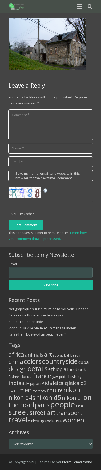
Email (13, 263)
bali (67, 355)
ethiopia (57, 369)
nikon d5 (48, 397)
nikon (71, 389)
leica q (60, 383)
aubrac (58, 355)
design (18, 369)
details (38, 368)
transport (69, 412)
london (13, 391)
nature (55, 390)
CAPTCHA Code (20, 213)
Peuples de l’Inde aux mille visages (36, 315)
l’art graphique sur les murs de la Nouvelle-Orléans (49, 309)
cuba (83, 362)
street (19, 412)
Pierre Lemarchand (77, 462)
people (62, 404)
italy (25, 383)
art (48, 354)
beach (75, 355)
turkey (33, 420)
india (15, 383)
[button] (79, 6)
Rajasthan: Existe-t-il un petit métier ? (37, 334)
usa (58, 421)
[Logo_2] (17, 6)
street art (42, 412)
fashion (14, 377)
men (25, 390)
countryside (60, 361)
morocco (39, 391)
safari (80, 406)
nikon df (72, 397)
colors (32, 361)
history (75, 376)
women (73, 420)
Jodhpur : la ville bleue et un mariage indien (42, 328)
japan (35, 383)
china (16, 361)
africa (16, 354)
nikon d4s (22, 397)
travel (18, 419)
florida (26, 376)
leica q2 (77, 383)
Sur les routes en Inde (26, 321)
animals (34, 354)
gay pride (59, 376)
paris (42, 405)
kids (46, 383)
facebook (76, 369)
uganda (47, 421)
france (42, 376)
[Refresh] (45, 190)
